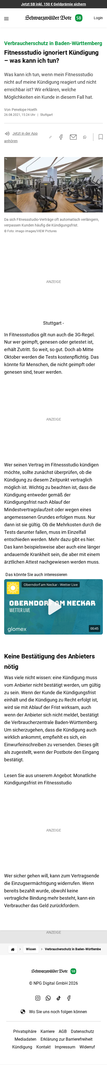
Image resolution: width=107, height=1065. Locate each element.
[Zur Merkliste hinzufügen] (99, 137)
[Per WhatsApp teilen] (85, 137)
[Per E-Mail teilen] (73, 137)
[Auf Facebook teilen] (61, 137)
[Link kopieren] (50, 137)
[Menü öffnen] (6, 18)
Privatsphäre (24, 1031)
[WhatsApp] (48, 998)
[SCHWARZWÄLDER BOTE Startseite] (54, 18)
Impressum (65, 1047)
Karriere (48, 1031)
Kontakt (43, 1047)
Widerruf (87, 1047)
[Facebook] (69, 998)
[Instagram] (38, 998)
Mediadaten (25, 1039)
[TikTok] (59, 998)
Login (98, 18)
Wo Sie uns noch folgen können (58, 1011)
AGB (63, 1031)
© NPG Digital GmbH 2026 (53, 983)
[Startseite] (12, 949)
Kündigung (22, 1047)
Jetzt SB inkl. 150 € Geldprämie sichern (53, 4)
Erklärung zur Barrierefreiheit (66, 1039)
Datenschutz (82, 1031)
